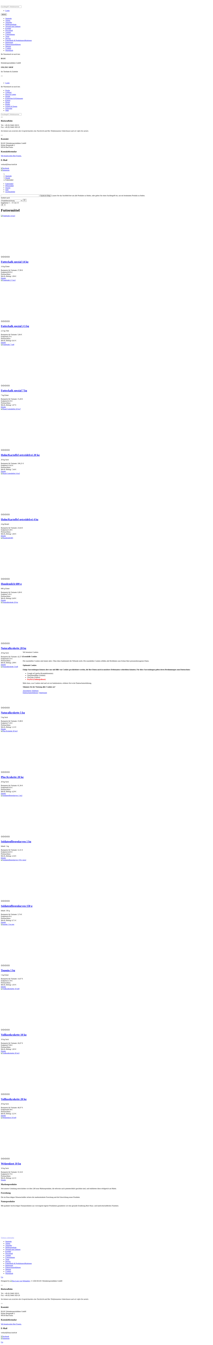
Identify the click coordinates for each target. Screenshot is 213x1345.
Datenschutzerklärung (30, 693)
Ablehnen (35, 691)
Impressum (43, 693)
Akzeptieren (27, 691)
